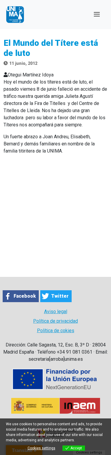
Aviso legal (55, 311)
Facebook (25, 296)
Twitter (60, 296)
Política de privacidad (55, 321)
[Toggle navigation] (97, 14)
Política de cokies (55, 330)
